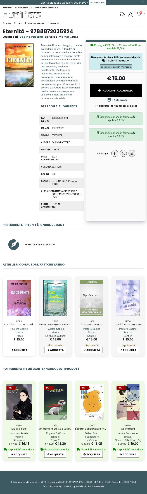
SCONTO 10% (98, 2)
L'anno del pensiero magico (93, 429)
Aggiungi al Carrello (117, 90)
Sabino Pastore (31, 37)
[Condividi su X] (123, 153)
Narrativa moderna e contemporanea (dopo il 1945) (66, 194)
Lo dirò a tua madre (128, 324)
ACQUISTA (20, 350)
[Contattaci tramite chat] (122, 14)
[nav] (5, 407)
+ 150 (55, 204)
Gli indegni (128, 429)
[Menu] (5, 15)
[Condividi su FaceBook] (114, 153)
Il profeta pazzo (91, 324)
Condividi (102, 153)
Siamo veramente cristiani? (57, 324)
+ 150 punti (119, 100)
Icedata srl (81, 486)
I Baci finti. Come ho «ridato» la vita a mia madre (35, 324)
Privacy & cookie (96, 486)
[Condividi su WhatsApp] (132, 153)
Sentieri (56, 166)
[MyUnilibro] (130, 14)
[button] (140, 14)
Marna (56, 149)
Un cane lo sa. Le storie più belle (60, 429)
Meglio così (19, 429)
